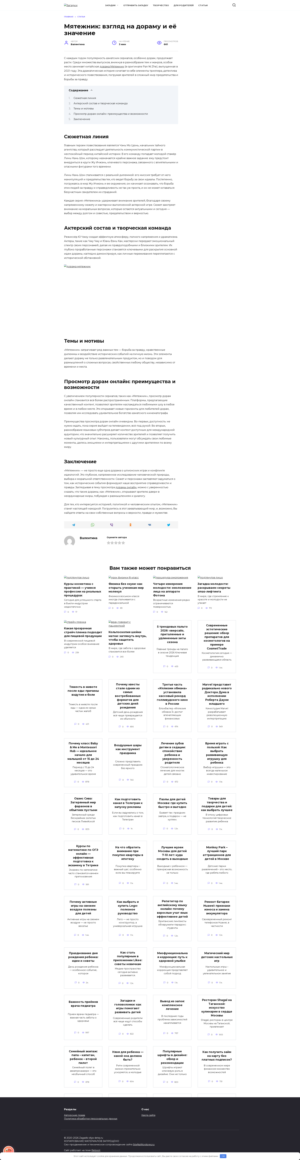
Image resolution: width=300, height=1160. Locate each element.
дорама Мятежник (112, 66)
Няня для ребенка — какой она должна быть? (127, 1055)
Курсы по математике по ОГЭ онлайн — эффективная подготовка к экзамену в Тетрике (83, 855)
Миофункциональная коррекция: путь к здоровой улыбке (172, 956)
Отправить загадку (135, 5)
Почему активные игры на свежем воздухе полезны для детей (83, 907)
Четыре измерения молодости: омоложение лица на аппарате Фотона (172, 589)
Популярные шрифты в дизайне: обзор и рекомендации (172, 1057)
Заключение (82, 119)
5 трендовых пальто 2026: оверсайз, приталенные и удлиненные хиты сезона (172, 634)
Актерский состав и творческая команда (101, 103)
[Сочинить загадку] (8, 1151)
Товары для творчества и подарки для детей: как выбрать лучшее (216, 804)
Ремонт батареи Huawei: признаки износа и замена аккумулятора (216, 907)
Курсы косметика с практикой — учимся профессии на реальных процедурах (82, 589)
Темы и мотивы (84, 108)
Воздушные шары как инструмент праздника (128, 749)
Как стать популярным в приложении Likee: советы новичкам (127, 958)
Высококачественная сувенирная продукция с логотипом (127, 1104)
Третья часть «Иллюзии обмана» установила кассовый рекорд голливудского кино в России (172, 694)
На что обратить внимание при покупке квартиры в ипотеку (127, 853)
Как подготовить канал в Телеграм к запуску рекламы (127, 802)
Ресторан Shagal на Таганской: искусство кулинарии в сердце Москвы (216, 1007)
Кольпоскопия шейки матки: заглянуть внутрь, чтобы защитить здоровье (128, 637)
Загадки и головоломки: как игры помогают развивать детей (127, 1006)
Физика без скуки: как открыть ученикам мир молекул (126, 587)
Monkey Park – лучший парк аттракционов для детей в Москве (217, 853)
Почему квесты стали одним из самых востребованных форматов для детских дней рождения (128, 696)
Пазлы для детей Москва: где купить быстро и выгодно (172, 802)
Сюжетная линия (85, 98)
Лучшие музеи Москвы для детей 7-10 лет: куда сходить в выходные (172, 853)
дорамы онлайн (126, 487)
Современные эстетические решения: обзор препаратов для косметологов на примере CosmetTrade (217, 637)
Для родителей (184, 5)
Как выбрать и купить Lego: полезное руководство (128, 907)
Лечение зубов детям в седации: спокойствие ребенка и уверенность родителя (172, 753)
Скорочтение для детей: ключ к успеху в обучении (83, 1103)
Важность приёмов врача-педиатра (83, 1003)
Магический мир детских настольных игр (217, 956)
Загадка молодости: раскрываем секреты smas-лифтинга (214, 587)
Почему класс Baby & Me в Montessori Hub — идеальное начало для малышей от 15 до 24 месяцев (83, 753)
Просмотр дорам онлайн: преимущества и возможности (111, 113)
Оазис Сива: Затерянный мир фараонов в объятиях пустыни (83, 804)
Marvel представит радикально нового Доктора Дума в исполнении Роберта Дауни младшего (217, 694)
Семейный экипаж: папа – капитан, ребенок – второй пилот (83, 1057)
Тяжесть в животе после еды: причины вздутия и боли (83, 690)
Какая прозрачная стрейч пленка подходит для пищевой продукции (83, 632)
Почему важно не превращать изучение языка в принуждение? (172, 1104)
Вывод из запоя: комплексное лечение (172, 1005)
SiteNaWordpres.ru (144, 1144)
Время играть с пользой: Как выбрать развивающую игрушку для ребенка (217, 753)
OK (223, 1156)
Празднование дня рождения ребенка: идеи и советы (83, 956)
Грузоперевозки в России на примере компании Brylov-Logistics (217, 1104)
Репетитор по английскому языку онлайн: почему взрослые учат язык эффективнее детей (172, 908)
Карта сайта (148, 1115)
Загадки (110, 5)
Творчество (161, 5)
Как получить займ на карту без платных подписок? (217, 1055)
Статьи (203, 5)
